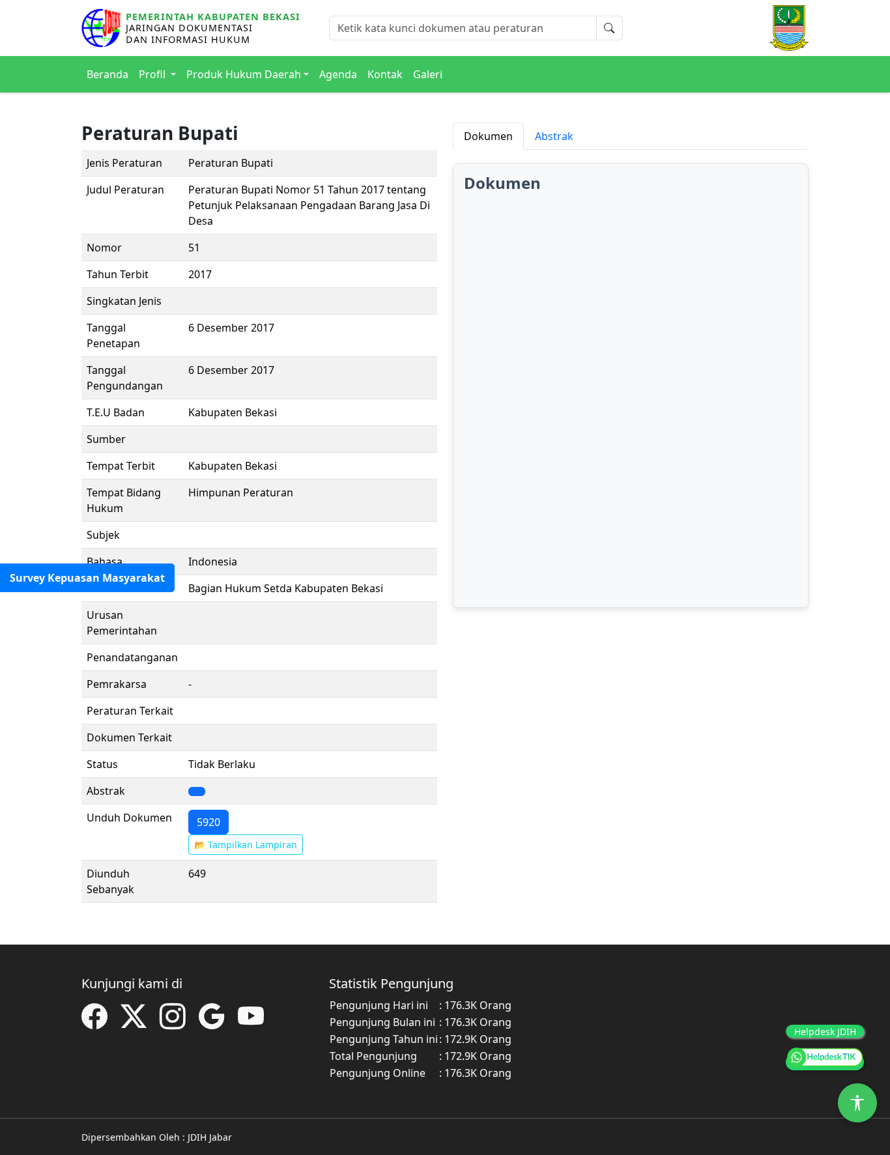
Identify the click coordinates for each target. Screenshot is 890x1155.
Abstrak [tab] (554, 136)
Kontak (385, 74)
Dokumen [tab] (488, 136)
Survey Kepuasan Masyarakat (87, 578)
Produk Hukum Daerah (243, 74)
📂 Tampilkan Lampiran (245, 844)
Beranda (107, 74)
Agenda (338, 74)
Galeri (427, 74)
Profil (153, 74)
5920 (208, 822)
